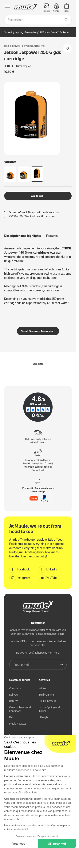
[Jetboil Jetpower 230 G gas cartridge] (23, 174)
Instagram (23, 578)
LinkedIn (51, 569)
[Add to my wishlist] (67, 48)
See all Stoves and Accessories (37, 331)
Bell (11, 717)
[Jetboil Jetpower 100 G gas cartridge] (10, 174)
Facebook (23, 569)
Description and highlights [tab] (22, 236)
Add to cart (37, 196)
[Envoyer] (61, 664)
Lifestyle (43, 717)
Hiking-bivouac (12, 45)
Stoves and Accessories (34, 45)
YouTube (51, 578)
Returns (13, 701)
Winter (42, 688)
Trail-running (46, 694)
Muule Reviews (17, 723)
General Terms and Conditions (20, 709)
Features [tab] (52, 236)
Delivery (13, 694)
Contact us (15, 688)
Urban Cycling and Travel (49, 709)
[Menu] (7, 7)
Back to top (38, 364)
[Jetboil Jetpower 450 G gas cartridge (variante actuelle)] (37, 174)
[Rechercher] (66, 20)
